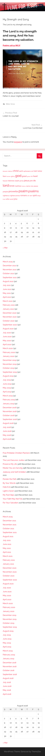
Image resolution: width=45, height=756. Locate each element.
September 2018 (10, 419)
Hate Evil (6, 487)
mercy (24, 186)
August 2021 (8, 281)
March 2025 (8, 262)
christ (16, 171)
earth (21, 171)
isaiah (17, 181)
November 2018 (9, 411)
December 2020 (9, 313)
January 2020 (8, 356)
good (24, 176)
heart (35, 176)
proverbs (13, 191)
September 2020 (10, 325)
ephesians (27, 171)
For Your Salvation (10, 503)
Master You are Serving (12, 468)
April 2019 (7, 392)
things (39, 195)
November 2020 (10, 317)
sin (28, 195)
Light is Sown (8, 491)
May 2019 (7, 388)
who (7, 199)
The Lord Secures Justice (13, 460)
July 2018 (7, 427)
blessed (5, 171)
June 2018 (7, 431)
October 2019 (8, 368)
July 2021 (7, 285)
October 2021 (8, 273)
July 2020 (7, 333)
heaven (5, 181)
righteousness (15, 195)
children (10, 171)
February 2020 (9, 352)
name (28, 186)
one (31, 186)
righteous (6, 195)
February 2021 (9, 305)
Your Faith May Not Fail (12, 499)
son (31, 195)
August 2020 (8, 329)
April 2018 (7, 439)
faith (35, 171)
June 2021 (7, 289)
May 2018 (7, 435)
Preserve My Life (10, 464)
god (18, 176)
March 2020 (8, 348)
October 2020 (8, 321)
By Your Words (9, 483)
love (11, 185)
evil (32, 171)
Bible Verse (10, 104)
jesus (26, 180)
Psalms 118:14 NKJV (11, 45)
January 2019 (8, 404)
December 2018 (9, 407)
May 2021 (7, 293)
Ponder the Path (9, 479)
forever (8, 176)
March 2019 (8, 396)
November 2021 (9, 269)
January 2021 (8, 309)
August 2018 (8, 423)
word (11, 199)
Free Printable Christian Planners (16, 453)
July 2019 (7, 380)
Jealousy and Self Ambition (14, 472)
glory (13, 176)
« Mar (5, 248)
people (5, 192)
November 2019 (9, 364)
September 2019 (10, 372)
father (40, 171)
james (22, 181)
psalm (23, 191)
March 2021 (7, 301)
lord (6, 185)
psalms (33, 191)
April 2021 (7, 297)
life (34, 181)
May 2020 (7, 340)
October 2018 (8, 415)
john (31, 181)
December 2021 (9, 265)
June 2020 (7, 336)
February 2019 (9, 400)
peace (36, 186)
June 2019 (7, 384)
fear (4, 176)
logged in (18, 142)
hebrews (11, 181)
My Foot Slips (8, 495)
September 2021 (10, 277)
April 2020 (7, 344)
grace (28, 176)
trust (4, 199)
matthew (18, 186)
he (32, 176)
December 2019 (9, 360)
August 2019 (8, 376)
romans (23, 195)
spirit (35, 195)
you (15, 199)
